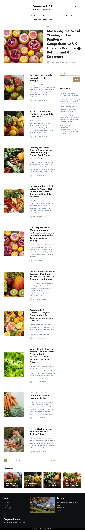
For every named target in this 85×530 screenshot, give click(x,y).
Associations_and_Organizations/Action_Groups (59, 15)
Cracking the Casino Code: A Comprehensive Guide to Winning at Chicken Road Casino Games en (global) (41, 153)
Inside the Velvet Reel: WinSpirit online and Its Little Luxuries (41, 114)
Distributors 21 (36, 15)
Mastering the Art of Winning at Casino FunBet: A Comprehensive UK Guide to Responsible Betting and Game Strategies (70, 129)
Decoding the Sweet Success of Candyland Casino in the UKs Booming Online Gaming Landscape (41, 315)
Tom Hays (52, 50)
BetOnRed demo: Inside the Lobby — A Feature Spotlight (64, 41)
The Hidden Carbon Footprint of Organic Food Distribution (40, 395)
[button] (79, 48)
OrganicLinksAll (42, 6)
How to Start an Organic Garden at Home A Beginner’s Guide (42, 431)
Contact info (36, 19)
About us (18, 15)
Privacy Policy (48, 19)
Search (62, 74)
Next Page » (51, 460)
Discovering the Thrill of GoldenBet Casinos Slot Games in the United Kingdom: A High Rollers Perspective (41, 192)
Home (11, 15)
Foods (26, 15)
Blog (48, 31)
